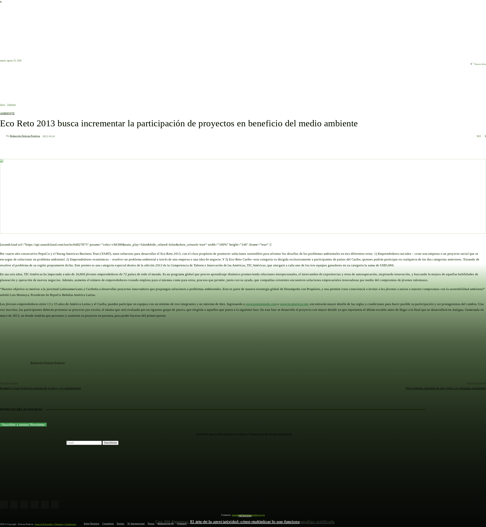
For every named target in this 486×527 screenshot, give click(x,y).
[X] (45, 504)
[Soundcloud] (34, 504)
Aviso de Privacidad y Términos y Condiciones (55, 524)
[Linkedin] (24, 504)
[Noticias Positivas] (243, 476)
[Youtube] (55, 504)
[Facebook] (4, 504)
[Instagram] (14, 504)
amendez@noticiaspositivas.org (248, 515)
